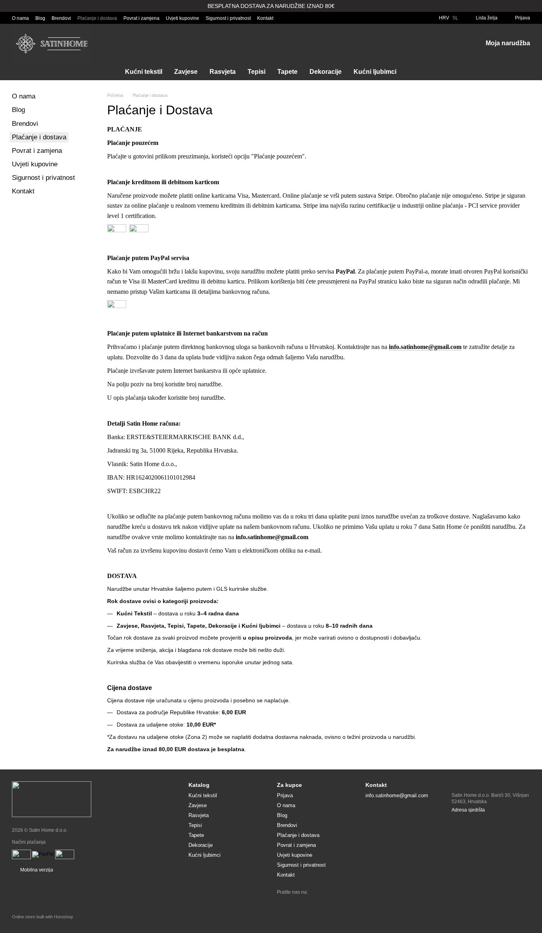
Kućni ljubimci (375, 71)
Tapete (287, 71)
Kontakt (265, 18)
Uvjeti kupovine (182, 18)
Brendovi (61, 18)
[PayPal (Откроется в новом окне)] (43, 854)
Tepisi (256, 71)
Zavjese (186, 71)
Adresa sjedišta (468, 810)
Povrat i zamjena (141, 18)
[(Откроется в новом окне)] (21, 854)
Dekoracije (325, 71)
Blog (40, 18)
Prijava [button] (285, 795)
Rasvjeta (222, 71)
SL (455, 17)
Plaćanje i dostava (97, 18)
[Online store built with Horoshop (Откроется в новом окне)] (42, 923)
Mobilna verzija (36, 870)
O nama (20, 18)
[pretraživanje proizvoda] (416, 72)
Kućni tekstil (143, 71)
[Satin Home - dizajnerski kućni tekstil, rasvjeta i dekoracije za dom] (51, 799)
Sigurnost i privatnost (228, 18)
